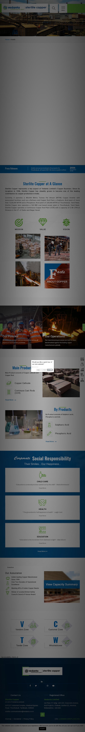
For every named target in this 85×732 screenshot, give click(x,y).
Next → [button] (50, 370)
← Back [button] (44, 370)
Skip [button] (38, 370)
